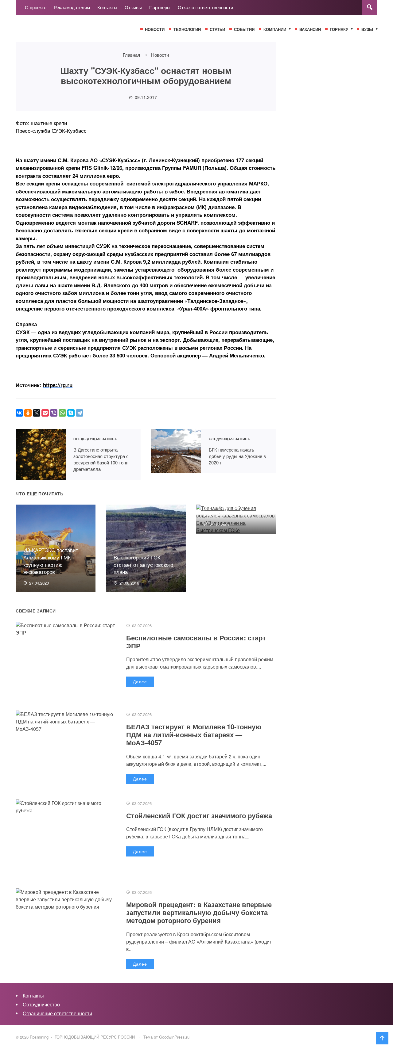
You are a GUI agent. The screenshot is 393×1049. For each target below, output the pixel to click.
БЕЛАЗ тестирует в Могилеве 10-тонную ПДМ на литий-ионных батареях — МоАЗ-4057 (193, 735)
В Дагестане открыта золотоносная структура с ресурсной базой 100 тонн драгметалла (41, 454)
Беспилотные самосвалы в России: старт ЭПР (196, 641)
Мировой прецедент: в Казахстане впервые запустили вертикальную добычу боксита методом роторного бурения (199, 912)
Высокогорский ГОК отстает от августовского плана (143, 564)
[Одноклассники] (28, 413)
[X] (36, 413)
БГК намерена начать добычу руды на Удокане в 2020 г (176, 451)
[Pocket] (45, 413)
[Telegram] (79, 413)
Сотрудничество (41, 1004)
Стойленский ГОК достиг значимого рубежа (199, 815)
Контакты (34, 995)
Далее (140, 681)
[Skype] (71, 413)
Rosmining (62, 31)
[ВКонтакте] (19, 413)
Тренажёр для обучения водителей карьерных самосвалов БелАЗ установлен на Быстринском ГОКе (232, 498)
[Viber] (53, 413)
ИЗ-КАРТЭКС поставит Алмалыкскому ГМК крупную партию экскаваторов (50, 560)
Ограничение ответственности (57, 1013)
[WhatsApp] (62, 413)
